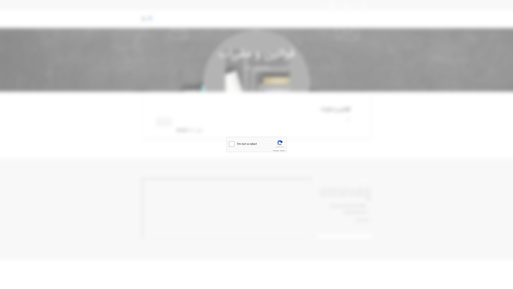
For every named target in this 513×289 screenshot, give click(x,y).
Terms (282, 151)
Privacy (276, 151)
